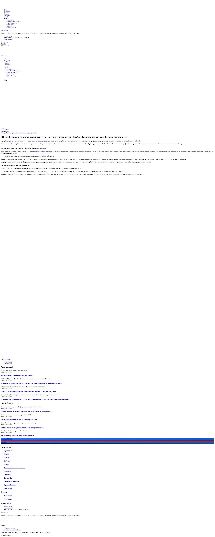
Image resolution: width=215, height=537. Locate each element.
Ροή (5, 9)
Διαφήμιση (8, 499)
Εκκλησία (7, 471)
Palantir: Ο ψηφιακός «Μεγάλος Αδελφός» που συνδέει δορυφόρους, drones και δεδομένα (31, 383)
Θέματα (6, 18)
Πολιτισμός (10, 24)
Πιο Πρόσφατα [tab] (8, 363)
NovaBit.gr (46, 532)
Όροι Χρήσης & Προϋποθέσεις (12, 530)
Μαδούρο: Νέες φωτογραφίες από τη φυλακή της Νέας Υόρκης (22, 428)
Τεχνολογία (10, 20)
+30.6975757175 (8, 36)
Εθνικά (6, 464)
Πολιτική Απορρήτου (9, 528)
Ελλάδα (6, 12)
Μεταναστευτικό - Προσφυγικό (14, 468)
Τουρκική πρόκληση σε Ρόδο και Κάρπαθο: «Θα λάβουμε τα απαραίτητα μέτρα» (29, 391)
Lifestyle (9, 26)
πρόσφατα (8, 359)
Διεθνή (6, 17)
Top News (7, 11)
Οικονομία (7, 15)
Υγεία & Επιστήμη (12, 23)
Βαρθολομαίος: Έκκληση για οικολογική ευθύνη (17, 435)
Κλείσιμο (3, 43)
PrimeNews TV (11, 27)
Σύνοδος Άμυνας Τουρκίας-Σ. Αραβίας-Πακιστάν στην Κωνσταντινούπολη (26, 411)
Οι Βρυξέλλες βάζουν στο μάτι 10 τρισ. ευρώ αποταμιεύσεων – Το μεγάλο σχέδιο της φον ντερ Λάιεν (35, 399)
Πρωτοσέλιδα (8, 451)
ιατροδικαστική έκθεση (43, 151)
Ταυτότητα (8, 496)
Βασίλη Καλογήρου (38, 141)
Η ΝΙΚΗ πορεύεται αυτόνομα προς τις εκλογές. (17, 375)
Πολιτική (6, 14)
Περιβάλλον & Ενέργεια (13, 21)
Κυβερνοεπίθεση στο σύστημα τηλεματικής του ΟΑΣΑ (19, 419)
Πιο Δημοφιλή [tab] (8, 362)
